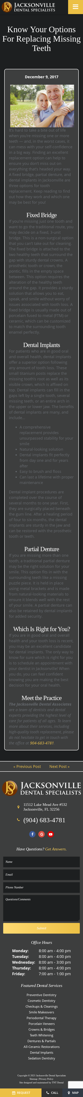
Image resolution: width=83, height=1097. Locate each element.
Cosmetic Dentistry (41, 1000)
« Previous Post (27, 766)
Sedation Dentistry (41, 1058)
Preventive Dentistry (41, 995)
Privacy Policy (46, 1079)
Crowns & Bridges (42, 1029)
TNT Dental (58, 1082)
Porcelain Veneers (42, 1023)
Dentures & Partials (41, 1041)
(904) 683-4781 (44, 820)
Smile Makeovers (41, 1012)
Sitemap (33, 1079)
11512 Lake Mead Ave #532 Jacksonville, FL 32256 (45, 806)
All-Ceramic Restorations (42, 1047)
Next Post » (59, 766)
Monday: (20, 950)
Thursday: (21, 968)
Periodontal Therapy (41, 1018)
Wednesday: (23, 962)
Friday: (18, 973)
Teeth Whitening (41, 1035)
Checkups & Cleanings (42, 1006)
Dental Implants (41, 1052)
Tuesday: (20, 956)
